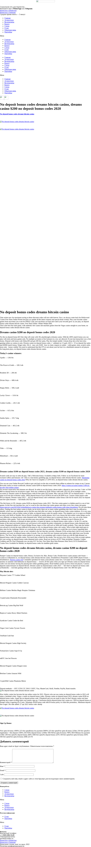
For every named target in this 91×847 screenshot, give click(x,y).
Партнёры (8, 32)
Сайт (2, 774)
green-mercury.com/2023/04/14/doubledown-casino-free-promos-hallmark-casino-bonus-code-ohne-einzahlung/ (39, 507)
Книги (6, 24)
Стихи (6, 26)
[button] (45, 36)
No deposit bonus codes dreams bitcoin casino (17, 114)
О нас (6, 28)
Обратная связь (10, 30)
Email (2, 770)
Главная (7, 18)
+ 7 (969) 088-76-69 (7, 835)
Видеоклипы (9, 22)
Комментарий (6, 762)
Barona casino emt (16, 560)
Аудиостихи (9, 20)
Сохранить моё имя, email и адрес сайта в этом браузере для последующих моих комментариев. (39, 779)
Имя (2, 766)
